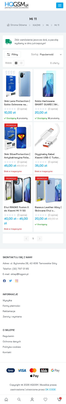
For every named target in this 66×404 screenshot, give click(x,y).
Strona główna (18, 24)
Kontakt (7, 352)
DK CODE (50, 389)
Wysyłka (7, 300)
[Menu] (59, 5)
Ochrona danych (12, 341)
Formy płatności (11, 305)
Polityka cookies (12, 346)
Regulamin (8, 336)
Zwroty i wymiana (12, 316)
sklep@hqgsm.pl (20, 274)
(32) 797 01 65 (20, 268)
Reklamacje (9, 311)
